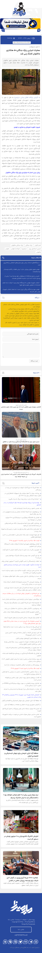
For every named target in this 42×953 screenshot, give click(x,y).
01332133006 (21, 935)
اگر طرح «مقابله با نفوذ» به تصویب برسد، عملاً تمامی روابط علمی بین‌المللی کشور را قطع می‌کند (22, 643)
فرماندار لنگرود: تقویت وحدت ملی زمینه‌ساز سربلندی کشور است (22, 566)
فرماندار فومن (15, 249)
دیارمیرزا (24, 249)
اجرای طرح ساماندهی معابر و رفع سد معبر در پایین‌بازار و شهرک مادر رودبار (21, 530)
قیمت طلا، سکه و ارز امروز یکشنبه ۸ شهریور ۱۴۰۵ (24, 540)
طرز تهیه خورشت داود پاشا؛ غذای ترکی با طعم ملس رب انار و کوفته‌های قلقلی (22, 536)
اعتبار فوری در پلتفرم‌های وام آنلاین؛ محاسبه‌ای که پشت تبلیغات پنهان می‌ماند (23, 649)
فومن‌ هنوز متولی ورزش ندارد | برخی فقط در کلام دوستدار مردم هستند (22, 270)
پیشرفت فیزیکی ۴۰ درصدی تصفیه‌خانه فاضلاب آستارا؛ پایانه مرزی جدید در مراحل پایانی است (22, 583)
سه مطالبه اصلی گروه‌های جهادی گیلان (28, 638)
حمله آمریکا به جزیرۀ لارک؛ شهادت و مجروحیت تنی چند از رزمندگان (23, 489)
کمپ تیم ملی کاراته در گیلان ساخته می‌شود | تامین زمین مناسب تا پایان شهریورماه (23, 634)
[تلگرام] (31, 941)
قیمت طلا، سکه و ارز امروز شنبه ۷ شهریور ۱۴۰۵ (25, 668)
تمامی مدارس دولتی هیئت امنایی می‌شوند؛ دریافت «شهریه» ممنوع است (21, 715)
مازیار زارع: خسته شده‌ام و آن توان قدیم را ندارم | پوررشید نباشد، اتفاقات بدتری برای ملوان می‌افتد (22, 589)
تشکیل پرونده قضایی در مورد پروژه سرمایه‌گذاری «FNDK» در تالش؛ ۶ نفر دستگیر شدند (21, 684)
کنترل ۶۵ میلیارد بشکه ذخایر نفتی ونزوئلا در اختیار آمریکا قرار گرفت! (21, 710)
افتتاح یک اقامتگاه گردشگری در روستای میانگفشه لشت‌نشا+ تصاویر (21, 654)
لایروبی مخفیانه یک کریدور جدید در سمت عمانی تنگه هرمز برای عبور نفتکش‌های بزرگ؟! (22, 622)
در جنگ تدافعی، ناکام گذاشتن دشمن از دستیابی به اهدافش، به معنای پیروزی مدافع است (21, 673)
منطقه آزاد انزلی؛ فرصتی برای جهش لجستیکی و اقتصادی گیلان (21, 700)
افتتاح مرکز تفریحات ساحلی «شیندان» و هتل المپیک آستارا (22, 618)
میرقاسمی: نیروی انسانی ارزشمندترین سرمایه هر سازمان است (21, 599)
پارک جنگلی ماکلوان (17, 245)
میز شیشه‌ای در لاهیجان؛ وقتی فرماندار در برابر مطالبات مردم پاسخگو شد (22, 594)
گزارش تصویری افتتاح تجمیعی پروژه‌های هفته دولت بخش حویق (21, 613)
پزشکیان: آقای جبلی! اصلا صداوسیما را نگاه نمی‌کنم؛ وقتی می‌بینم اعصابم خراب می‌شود (23, 524)
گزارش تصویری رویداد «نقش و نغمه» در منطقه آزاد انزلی (21, 705)
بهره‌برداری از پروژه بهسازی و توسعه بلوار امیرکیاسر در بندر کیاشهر (22, 504)
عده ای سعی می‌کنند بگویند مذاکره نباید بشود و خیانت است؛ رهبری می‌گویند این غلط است (21, 571)
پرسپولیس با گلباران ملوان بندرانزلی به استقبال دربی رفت (22, 608)
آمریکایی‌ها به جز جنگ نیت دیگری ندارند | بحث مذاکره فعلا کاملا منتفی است (22, 628)
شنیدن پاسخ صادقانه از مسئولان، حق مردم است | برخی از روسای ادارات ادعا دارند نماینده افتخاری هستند (23, 277)
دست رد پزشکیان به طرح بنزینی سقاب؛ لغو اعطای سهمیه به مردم (22, 577)
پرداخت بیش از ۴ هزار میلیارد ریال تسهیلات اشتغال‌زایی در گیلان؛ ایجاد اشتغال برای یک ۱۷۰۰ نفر (22, 494)
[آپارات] (5, 941)
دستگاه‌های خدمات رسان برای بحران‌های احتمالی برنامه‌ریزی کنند (22, 264)
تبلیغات (24, 920)
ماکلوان (38, 252)
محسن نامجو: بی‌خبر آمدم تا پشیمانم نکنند (26, 508)
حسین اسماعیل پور (35, 249)
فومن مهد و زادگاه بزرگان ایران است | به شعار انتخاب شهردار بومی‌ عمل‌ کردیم (22, 290)
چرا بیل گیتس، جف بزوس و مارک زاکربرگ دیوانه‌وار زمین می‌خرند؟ (23, 556)
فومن (7, 249)
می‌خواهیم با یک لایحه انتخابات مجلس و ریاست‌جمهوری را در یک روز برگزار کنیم (22, 513)
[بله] (10, 941)
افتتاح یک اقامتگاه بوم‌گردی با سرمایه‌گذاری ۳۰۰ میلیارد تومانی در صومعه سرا (23, 518)
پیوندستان (31, 920)
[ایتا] (15, 941)
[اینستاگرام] (36, 941)
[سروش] (26, 941)
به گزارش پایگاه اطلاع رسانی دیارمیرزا (27, 97)
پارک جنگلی (28, 245)
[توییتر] (20, 941)
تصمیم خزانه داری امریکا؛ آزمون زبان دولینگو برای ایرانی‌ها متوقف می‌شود (22, 604)
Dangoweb (31, 924)
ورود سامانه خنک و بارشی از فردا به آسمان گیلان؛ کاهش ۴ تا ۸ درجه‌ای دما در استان (21, 660)
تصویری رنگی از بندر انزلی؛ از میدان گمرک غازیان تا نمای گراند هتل (21, 551)
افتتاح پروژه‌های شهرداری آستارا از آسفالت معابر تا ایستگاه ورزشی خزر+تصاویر (22, 545)
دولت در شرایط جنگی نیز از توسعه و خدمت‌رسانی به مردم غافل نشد (22, 690)
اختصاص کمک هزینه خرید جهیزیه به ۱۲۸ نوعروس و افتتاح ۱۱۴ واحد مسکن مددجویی (21, 696)
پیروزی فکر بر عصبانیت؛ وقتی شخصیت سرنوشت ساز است (22, 665)
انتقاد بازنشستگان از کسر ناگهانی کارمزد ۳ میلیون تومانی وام (21, 561)
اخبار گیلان (38, 245)
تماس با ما (11, 920)
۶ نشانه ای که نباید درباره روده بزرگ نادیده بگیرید (24, 499)
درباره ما (18, 920)
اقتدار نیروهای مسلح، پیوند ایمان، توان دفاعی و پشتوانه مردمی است (23, 679)
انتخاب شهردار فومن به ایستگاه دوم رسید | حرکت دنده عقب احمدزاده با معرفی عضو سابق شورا (21, 284)
